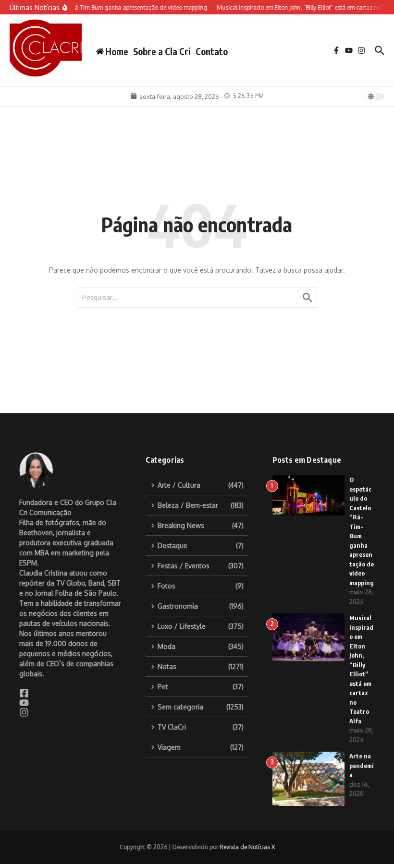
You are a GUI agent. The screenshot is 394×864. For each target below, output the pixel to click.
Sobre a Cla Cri (162, 51)
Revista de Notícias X (247, 847)
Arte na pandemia (361, 765)
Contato (212, 51)
